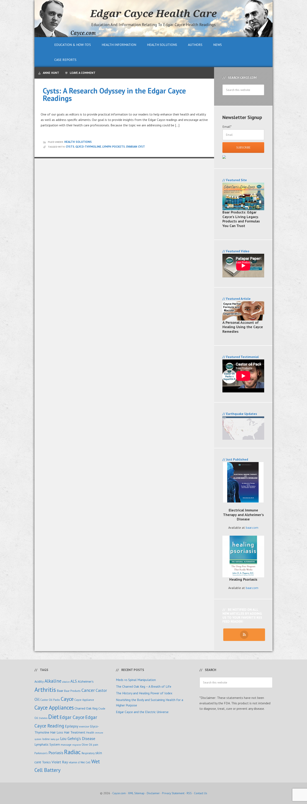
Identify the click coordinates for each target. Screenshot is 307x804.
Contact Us (200, 793)
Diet (53, 717)
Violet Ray (60, 762)
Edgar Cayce (72, 717)
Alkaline (52, 681)
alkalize (66, 681)
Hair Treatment (74, 732)
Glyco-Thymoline (88, 146)
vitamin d (74, 762)
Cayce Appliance (84, 700)
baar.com (252, 527)
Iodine (46, 739)
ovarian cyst (135, 146)
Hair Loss (56, 732)
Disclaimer (153, 793)
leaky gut (55, 739)
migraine (76, 744)
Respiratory (88, 753)
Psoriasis (55, 752)
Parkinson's (41, 753)
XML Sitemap (136, 793)
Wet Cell (85, 762)
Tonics (46, 762)
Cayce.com (119, 793)
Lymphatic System (47, 744)
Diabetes (43, 718)
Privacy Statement (173, 793)
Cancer (88, 690)
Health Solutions (78, 142)
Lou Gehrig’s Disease (77, 738)
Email (227, 126)
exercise (84, 726)
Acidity (39, 681)
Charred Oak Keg (86, 708)
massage (66, 744)
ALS (73, 681)
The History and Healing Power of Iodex (144, 693)
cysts (70, 146)
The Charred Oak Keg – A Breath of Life (143, 686)
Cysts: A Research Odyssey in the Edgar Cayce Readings (114, 94)
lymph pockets (113, 146)
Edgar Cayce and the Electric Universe (142, 712)
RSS (189, 793)
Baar (60, 690)
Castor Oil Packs (50, 700)
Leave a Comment (82, 73)
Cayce (67, 698)
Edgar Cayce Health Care (153, 13)
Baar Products (72, 691)
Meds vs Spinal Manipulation (136, 680)
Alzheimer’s (86, 681)
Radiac (72, 752)
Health (90, 732)
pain (95, 744)
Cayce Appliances (54, 707)
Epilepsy (71, 726)
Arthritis (45, 689)
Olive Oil (87, 744)
